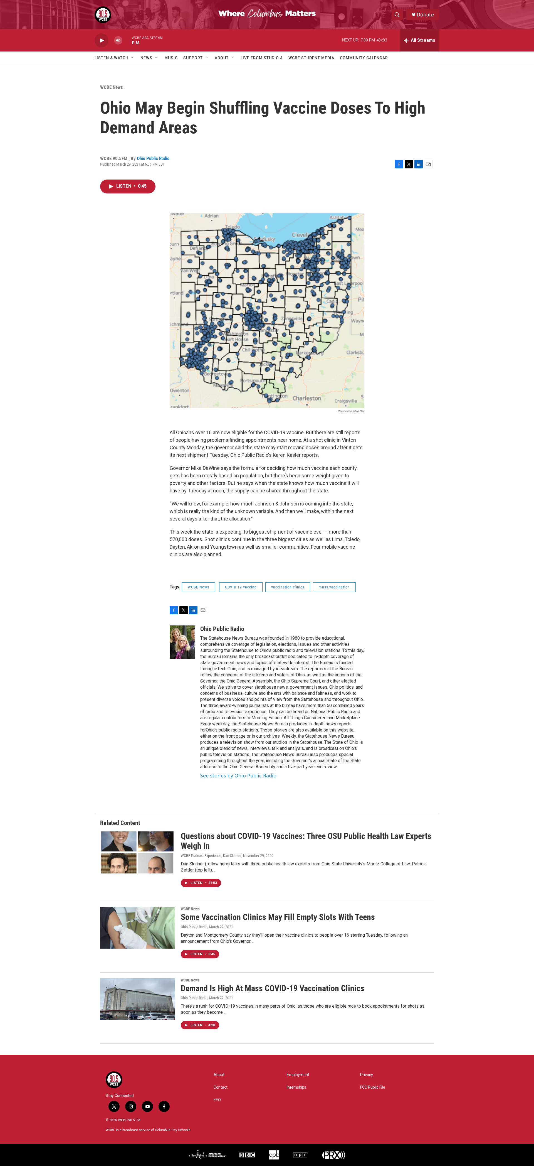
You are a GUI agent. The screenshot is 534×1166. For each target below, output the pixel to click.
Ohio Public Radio (153, 158)
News (146, 58)
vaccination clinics (287, 587)
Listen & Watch (111, 58)
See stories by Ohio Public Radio (238, 775)
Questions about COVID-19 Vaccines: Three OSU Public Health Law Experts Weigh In (306, 841)
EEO (217, 1100)
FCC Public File (372, 1087)
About (222, 58)
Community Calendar (364, 58)
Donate (425, 15)
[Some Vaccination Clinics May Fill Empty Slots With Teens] (137, 928)
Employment (298, 1075)
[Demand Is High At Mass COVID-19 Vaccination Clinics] (137, 999)
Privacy (366, 1075)
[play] (101, 40)
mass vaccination (334, 587)
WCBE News (111, 87)
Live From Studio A (262, 58)
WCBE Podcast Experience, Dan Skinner (211, 855)
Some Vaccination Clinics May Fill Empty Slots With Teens (278, 917)
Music (171, 58)
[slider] (127, 40)
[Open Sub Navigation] (132, 58)
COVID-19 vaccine (241, 587)
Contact (221, 1087)
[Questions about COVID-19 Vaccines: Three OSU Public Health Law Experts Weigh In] (137, 852)
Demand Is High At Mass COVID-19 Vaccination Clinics (272, 988)
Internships (296, 1087)
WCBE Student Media (311, 58)
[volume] (118, 40)
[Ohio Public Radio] (182, 642)
